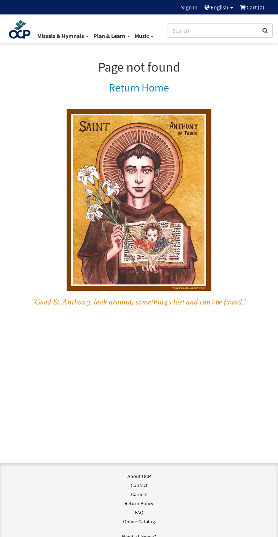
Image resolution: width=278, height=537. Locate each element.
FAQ (139, 512)
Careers (139, 494)
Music (142, 35)
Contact (139, 485)
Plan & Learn (109, 35)
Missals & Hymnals (61, 35)
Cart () (254, 7)
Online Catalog (139, 521)
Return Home (139, 87)
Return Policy (139, 503)
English (219, 7)
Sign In (189, 7)
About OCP (139, 476)
